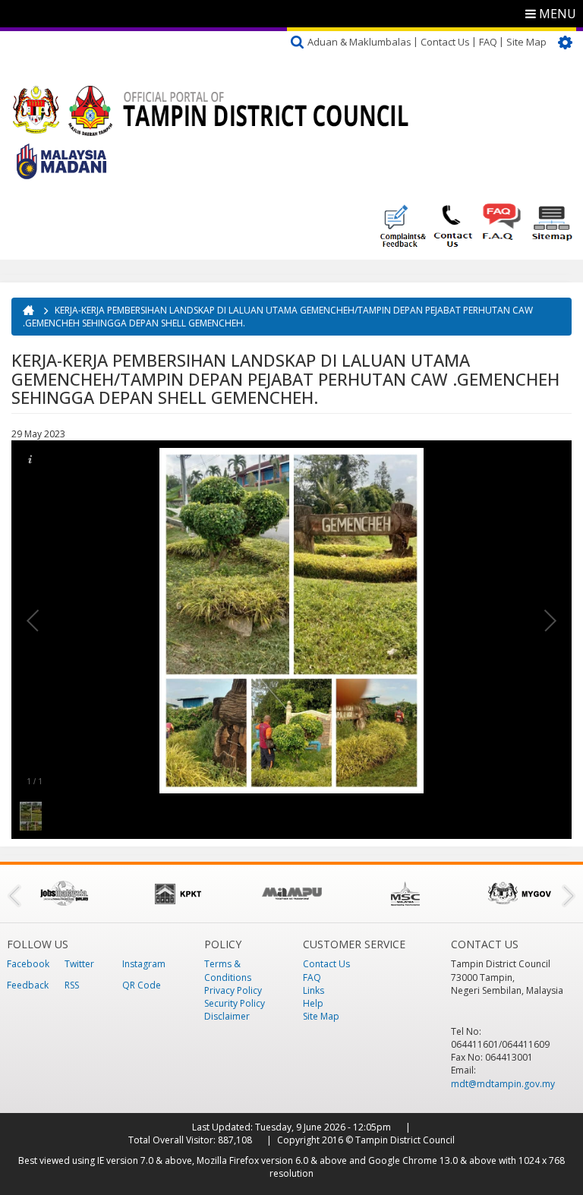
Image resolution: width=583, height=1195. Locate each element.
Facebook (28, 963)
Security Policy (234, 1003)
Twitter (79, 963)
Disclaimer (227, 1016)
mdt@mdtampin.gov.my (503, 1083)
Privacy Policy (233, 990)
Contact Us (445, 42)
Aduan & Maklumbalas (359, 42)
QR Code (141, 985)
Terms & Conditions (227, 970)
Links (313, 990)
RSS (72, 985)
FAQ (488, 42)
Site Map (526, 42)
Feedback (28, 985)
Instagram (143, 963)
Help (313, 1003)
